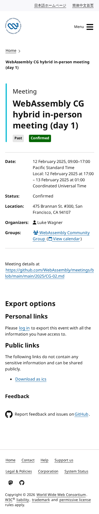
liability (22, 500)
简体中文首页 (83, 5)
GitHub (81, 414)
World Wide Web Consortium (61, 494)
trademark (41, 500)
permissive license (75, 500)
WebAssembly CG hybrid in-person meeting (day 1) (48, 65)
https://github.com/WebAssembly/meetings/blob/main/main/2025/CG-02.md (49, 273)
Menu (79, 26)
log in (24, 328)
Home (11, 50)
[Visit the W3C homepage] (13, 27)
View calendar (66, 239)
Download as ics (30, 379)
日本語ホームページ (50, 5)
